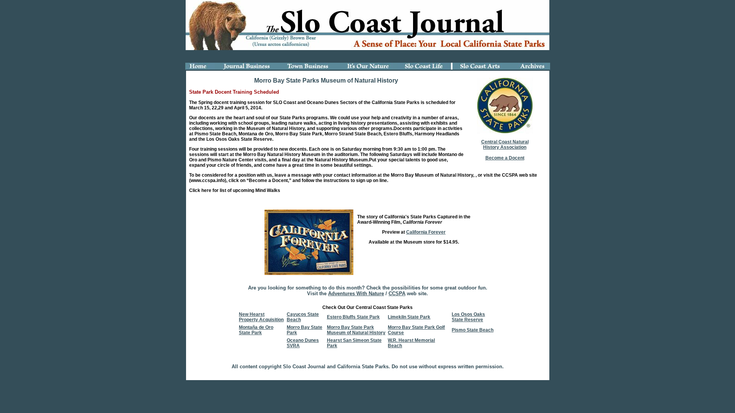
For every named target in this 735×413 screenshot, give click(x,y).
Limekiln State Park (409, 317)
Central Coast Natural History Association (505, 144)
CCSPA (397, 293)
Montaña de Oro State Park (256, 330)
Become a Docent (504, 158)
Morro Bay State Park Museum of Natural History (356, 330)
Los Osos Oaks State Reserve (468, 317)
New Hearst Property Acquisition (261, 317)
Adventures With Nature (356, 293)
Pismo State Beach (472, 330)
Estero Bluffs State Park (353, 317)
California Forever (426, 232)
